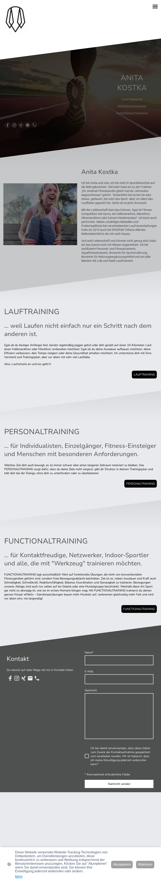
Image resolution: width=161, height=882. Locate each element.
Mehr (19, 876)
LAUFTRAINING (144, 375)
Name (89, 653)
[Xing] (20, 125)
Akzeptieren (122, 864)
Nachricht (91, 690)
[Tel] (34, 125)
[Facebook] (7, 125)
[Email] (27, 125)
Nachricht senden (119, 784)
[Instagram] (14, 125)
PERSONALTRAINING (140, 484)
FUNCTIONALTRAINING (139, 609)
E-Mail (89, 671)
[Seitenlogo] (15, 19)
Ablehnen (145, 864)
